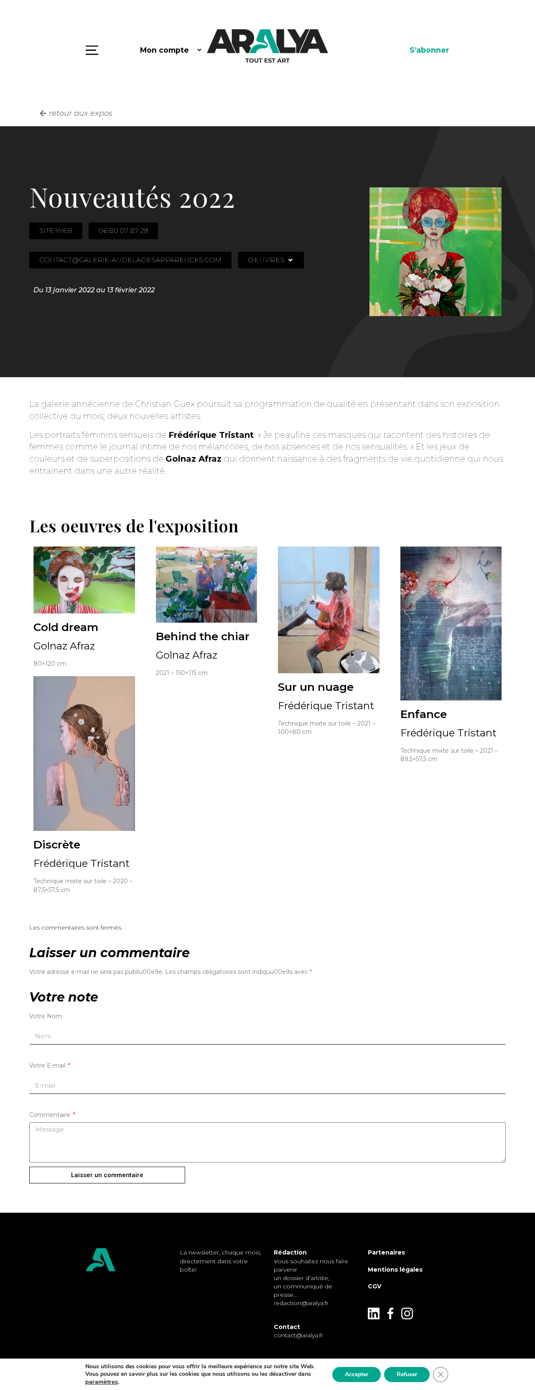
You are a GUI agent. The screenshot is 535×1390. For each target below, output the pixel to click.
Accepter (356, 1374)
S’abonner (429, 50)
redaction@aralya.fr (301, 1303)
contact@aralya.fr (298, 1335)
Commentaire (50, 1115)
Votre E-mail (48, 1065)
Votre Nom (45, 1016)
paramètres (101, 1381)
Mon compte (164, 50)
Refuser (407, 1374)
